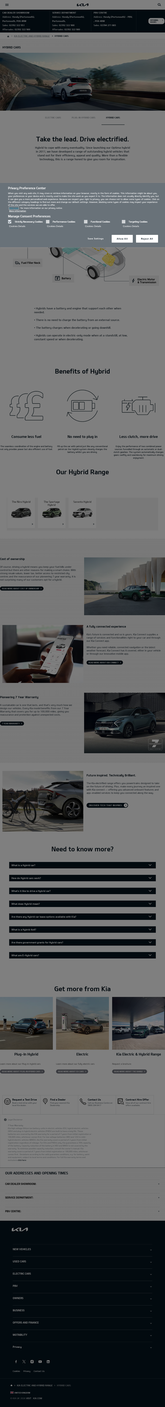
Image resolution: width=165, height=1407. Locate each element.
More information (17, 211)
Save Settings (96, 238)
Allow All (122, 238)
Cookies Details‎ (17, 226)
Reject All (147, 238)
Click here (14, 208)
